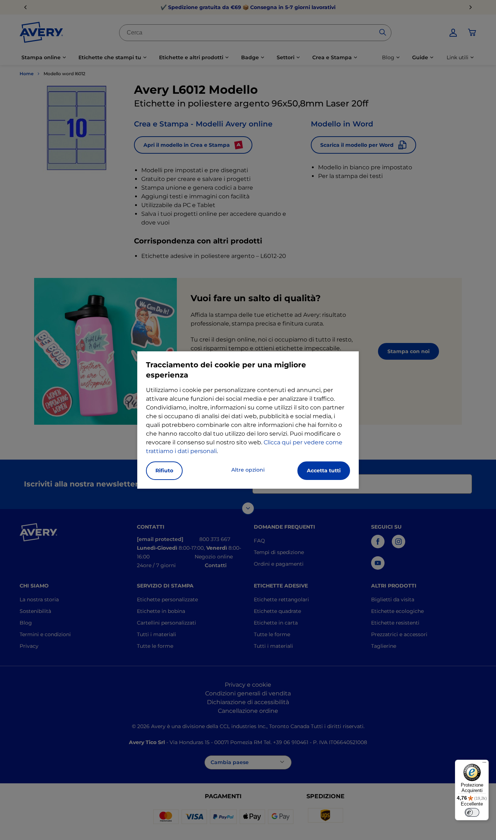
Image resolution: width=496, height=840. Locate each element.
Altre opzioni (248, 470)
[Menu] (484, 764)
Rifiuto (164, 470)
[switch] (472, 812)
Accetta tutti (324, 470)
